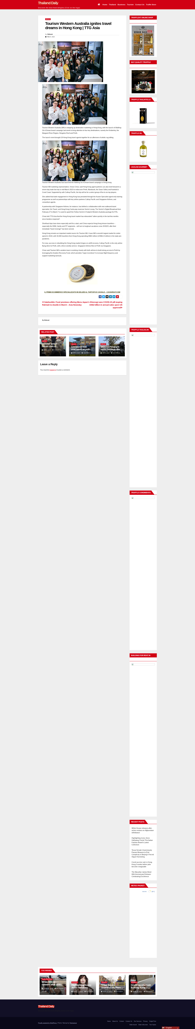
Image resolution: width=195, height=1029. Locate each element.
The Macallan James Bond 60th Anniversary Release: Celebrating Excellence (141, 874)
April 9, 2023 (48, 988)
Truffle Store (151, 4)
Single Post (152, 1021)
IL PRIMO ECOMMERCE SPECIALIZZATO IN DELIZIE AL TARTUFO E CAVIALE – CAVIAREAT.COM (82, 292)
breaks (48, 19)
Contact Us (139, 4)
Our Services (138, 1021)
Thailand (112, 4)
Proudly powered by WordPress (47, 1023)
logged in (52, 370)
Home (104, 4)
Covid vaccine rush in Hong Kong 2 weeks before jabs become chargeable (142, 864)
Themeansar (73, 1023)
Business (121, 4)
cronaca (104, 982)
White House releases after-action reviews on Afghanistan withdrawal (143, 830)
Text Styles (152, 1024)
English (169, 1027)
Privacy (145, 1021)
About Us (115, 1021)
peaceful (74, 982)
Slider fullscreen (143, 1024)
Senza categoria (47, 979)
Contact (121, 1021)
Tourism (130, 4)
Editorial (50, 34)
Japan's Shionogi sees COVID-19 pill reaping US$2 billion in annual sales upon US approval (102, 305)
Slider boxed (133, 1024)
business (134, 982)
